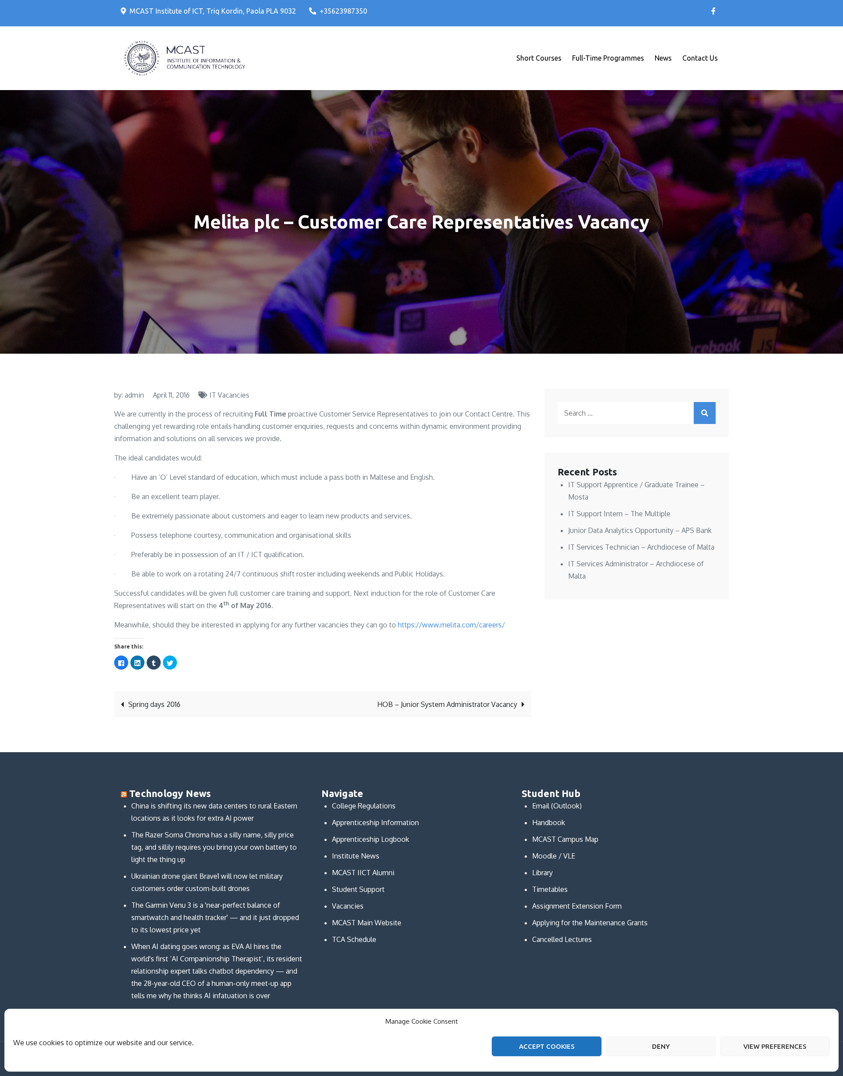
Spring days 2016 (154, 704)
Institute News (355, 855)
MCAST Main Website (366, 922)
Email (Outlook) (557, 805)
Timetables (550, 889)
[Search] (705, 413)
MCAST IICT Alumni (363, 872)
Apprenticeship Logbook (370, 839)
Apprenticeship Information (375, 822)
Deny (661, 1046)
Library (542, 872)
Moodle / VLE (553, 855)
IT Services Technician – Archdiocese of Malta (641, 547)
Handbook (548, 822)
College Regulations (364, 805)
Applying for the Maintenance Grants (590, 922)
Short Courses (539, 58)
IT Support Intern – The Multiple (619, 513)
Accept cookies (547, 1046)
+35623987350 (343, 11)
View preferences (775, 1046)
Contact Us (700, 58)
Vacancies (348, 906)
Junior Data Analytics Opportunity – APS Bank (640, 530)
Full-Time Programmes (608, 58)
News (663, 58)
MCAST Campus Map (565, 839)
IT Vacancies (229, 395)
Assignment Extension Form (577, 906)
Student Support (358, 889)
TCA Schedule (354, 939)
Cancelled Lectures (562, 939)
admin (134, 395)
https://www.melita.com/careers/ (451, 624)
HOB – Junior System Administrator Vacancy (447, 704)
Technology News (170, 793)
